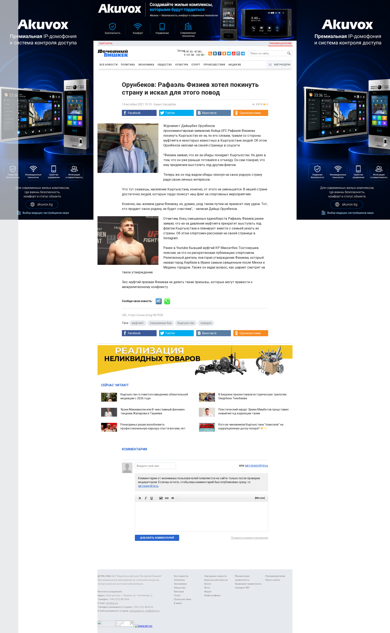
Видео (208, 591)
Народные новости (215, 576)
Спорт (195, 64)
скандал (206, 323)
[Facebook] (219, 53)
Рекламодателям (280, 43)
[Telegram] (243, 53)
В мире (178, 603)
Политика (128, 64)
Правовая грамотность (248, 584)
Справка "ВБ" (242, 587)
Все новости (109, 64)
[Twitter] (229, 53)
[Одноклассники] (224, 53)
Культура (181, 64)
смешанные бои (160, 323)
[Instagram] (238, 53)
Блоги (207, 584)
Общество (164, 64)
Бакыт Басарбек (165, 104)
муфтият (138, 323)
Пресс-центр (272, 580)
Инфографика (212, 595)
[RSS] (210, 53)
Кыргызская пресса (216, 580)
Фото (207, 587)
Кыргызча (106, 43)
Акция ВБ (234, 64)
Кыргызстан (186, 323)
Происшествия (214, 64)
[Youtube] (233, 53)
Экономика (146, 64)
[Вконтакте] (215, 53)
